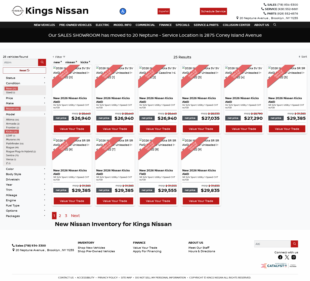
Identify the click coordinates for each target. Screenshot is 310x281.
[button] (123, 11)
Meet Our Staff (198, 247)
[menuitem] (25, 88)
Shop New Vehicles (91, 247)
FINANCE (139, 242)
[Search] (42, 62)
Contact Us (66, 277)
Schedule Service (213, 11)
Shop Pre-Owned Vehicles (96, 251)
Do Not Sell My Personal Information (160, 277)
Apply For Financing (147, 251)
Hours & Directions (201, 251)
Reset (23, 70)
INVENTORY (86, 242)
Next (75, 215)
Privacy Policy (108, 277)
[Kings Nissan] (50, 11)
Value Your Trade (72, 129)
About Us (195, 242)
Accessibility (86, 277)
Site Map (127, 277)
